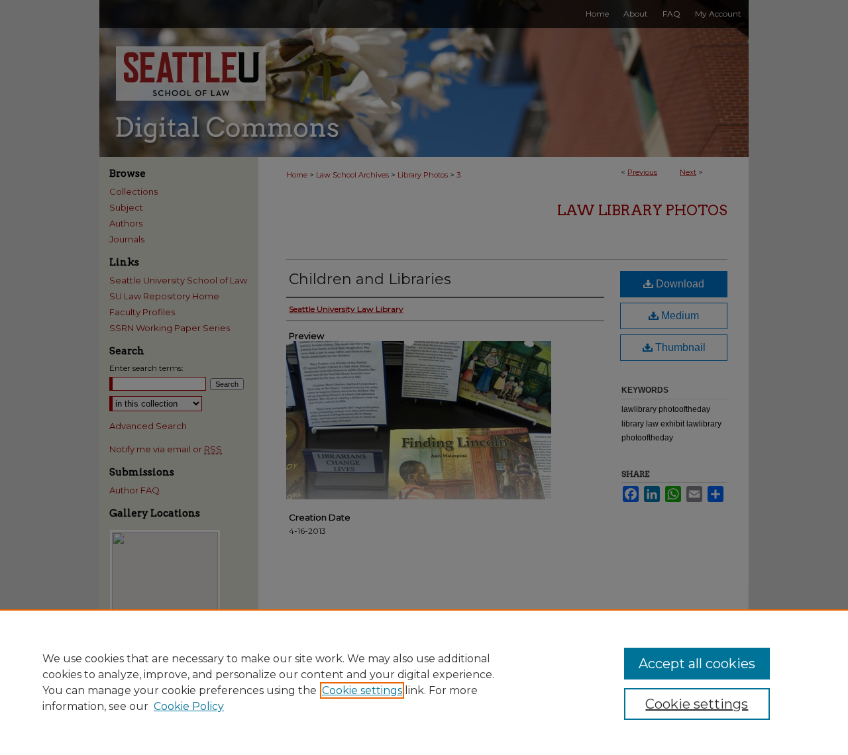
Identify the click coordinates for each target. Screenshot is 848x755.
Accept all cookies (697, 664)
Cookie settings (362, 690)
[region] (424, 682)
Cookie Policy (189, 706)
